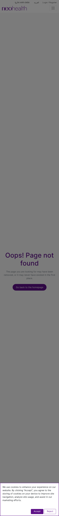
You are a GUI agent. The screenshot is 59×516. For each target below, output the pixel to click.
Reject (50, 511)
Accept (37, 511)
